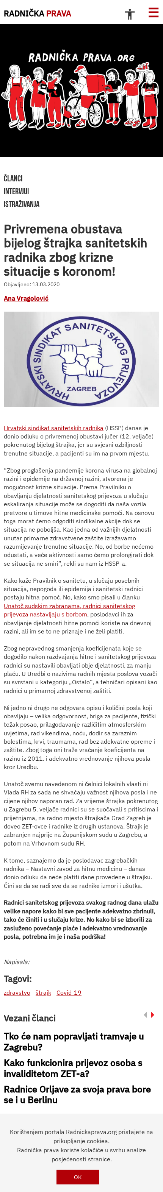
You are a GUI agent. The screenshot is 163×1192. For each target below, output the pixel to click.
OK (78, 1177)
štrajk (43, 992)
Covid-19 (69, 992)
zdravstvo (17, 992)
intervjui (16, 191)
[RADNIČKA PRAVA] (81, 90)
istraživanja (21, 204)
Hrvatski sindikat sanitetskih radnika (53, 428)
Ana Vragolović (26, 298)
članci (13, 178)
